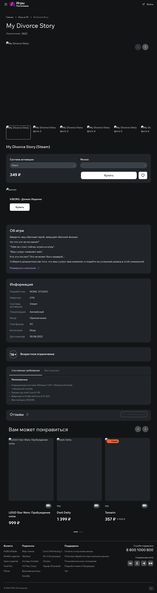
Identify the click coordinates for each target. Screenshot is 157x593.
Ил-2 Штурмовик (52, 556)
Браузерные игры (31, 571)
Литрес (47, 561)
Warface (26, 556)
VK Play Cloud (29, 566)
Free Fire (8, 566)
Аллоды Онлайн (30, 561)
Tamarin (110, 512)
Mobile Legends (12, 556)
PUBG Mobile (10, 551)
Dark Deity (64, 512)
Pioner (7, 571)
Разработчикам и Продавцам (80, 566)
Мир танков (28, 551)
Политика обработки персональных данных (87, 556)
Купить (109, 175)
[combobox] (43, 165)
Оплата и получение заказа (79, 551)
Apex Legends (11, 561)
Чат (66, 571)
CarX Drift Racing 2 (52, 551)
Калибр (26, 576)
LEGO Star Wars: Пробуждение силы (29, 514)
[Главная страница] (19, 4)
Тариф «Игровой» (52, 566)
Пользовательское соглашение (80, 561)
